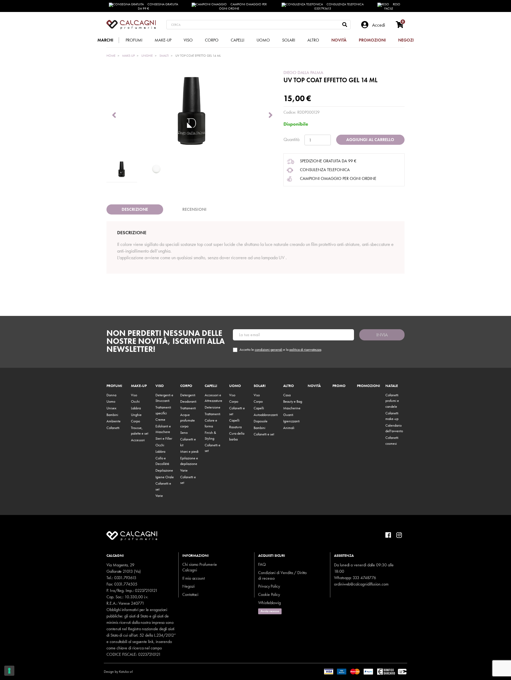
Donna (111, 395)
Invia (382, 335)
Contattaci (190, 594)
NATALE (391, 386)
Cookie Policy (269, 594)
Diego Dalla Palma (303, 72)
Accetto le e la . (281, 350)
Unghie (136, 414)
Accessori (138, 440)
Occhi (135, 401)
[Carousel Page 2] (156, 169)
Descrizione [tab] (135, 209)
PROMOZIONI (368, 386)
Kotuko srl (126, 671)
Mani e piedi (189, 451)
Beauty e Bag (292, 401)
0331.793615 (125, 577)
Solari (260, 386)
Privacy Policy (269, 586)
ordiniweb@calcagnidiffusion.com (361, 584)
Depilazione (164, 470)
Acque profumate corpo (187, 420)
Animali (288, 427)
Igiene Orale (164, 477)
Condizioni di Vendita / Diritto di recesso (282, 575)
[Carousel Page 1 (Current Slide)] (121, 169)
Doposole (260, 421)
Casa (287, 395)
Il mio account (193, 578)
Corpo (135, 421)
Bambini (112, 414)
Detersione (212, 407)
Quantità (291, 139)
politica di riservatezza (305, 349)
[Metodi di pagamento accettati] (365, 671)
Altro (288, 386)
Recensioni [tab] (194, 209)
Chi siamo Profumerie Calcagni (199, 567)
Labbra (136, 408)
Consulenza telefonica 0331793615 (339, 6)
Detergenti (187, 395)
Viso (134, 395)
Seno (184, 432)
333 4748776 (364, 577)
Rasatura (235, 427)
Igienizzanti (291, 421)
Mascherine (291, 408)
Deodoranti (188, 401)
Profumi (114, 386)
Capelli (211, 386)
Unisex (111, 408)
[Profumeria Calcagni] (131, 24)
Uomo (110, 401)
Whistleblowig (269, 602)
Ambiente (113, 421)
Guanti (288, 414)
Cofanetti (112, 427)
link (151, 641)
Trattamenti (188, 408)
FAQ (262, 564)
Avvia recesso (270, 611)
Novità (314, 386)
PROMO (338, 386)
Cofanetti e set (264, 434)
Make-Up (139, 386)
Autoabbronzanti (266, 414)
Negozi (188, 586)
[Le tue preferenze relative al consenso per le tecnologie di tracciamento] (9, 671)
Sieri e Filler (163, 438)
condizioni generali (268, 349)
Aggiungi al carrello (370, 139)
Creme (160, 419)
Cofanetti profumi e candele (392, 401)
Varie (159, 495)
